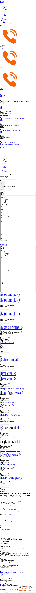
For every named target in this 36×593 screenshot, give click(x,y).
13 (3, 222)
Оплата (5, 8)
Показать (5, 245)
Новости (5, 15)
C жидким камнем (5, 216)
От (1, 193)
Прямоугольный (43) (8, 125)
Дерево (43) (2, 123)
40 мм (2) (1, 115)
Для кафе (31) (2, 142)
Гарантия (5, 9)
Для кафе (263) (2, 101)
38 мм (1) (7, 115)
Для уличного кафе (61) (26, 101)
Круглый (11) (9, 111)
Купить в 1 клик (6, 340)
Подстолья (4, 18)
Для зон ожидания (5, 199)
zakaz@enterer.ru (3, 48)
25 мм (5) (4, 115)
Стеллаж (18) (5, 147)
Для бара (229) (13, 101)
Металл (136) (18, 130)
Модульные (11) (6, 144)
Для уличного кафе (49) (26, 128)
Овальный (4, 212)
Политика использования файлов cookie (17, 585)
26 (3, 280)
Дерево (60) (14, 130)
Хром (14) (9, 139)
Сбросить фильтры (3, 240)
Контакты (3, 5)
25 (3, 279)
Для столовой (4, 204)
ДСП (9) (1, 116)
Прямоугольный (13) (3, 111)
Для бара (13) (12, 142)
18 (3, 223)
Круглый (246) (2, 103)
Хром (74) (10, 130)
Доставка (5, 7)
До (1, 194)
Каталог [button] (1, 17)
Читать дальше (3, 550)
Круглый (4, 211)
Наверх (2, 570)
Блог (5, 10)
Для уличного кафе (5, 206)
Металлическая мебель (4, 99)
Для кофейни (4, 202)
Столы (3, 20)
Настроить (30, 590)
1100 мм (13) (2, 127)
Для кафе (4, 201)
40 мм (20, 512)
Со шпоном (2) (9, 113)
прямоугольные (6, 514)
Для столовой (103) (19, 101)
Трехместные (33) (18, 144)
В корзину (2, 340)
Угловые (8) (2, 144)
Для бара (4, 198)
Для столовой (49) (23, 118)
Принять (22, 590)
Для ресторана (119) (8, 128)
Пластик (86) (7, 130)
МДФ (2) (4, 116)
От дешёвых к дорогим (4, 179)
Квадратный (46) (18, 125)
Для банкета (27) (14, 128)
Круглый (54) (13, 125)
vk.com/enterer (2, 153)
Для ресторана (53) (8, 118)
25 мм (13, 512)
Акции (15, 572)
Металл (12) (13, 139)
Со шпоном (4, 274)
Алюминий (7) (2, 130)
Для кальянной (5, 200)
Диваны (3, 22)
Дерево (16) (2, 139)
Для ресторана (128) (8, 101)
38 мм (18, 512)
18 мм (11, 512)
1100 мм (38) (2, 106)
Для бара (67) (13, 118)
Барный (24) (2, 135)
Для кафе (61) (8, 137)
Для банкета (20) (18, 118)
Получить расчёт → (3, 244)
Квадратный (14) (14, 111)
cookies (26, 586)
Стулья (3, 21)
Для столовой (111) (20, 128)
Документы (10, 586)
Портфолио (6, 14)
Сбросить (2, 245)
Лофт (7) (1, 132)
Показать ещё (3, 489)
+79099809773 (2, 91)
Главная (3, 4)
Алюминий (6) (6, 123)
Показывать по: (2, 180)
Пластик (3, 217)
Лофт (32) (1, 120)
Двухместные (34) (12, 144)
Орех (3, 286)
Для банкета (4, 197)
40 (3, 229)
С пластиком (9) (14, 113)
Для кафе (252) (2, 128)
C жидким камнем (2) (3, 113)
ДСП (3, 234)
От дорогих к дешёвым (11, 179)
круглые (10, 514)
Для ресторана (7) (7, 142)
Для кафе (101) (2, 118)
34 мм (16, 512)
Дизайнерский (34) (3, 140)
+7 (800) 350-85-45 (3, 88)
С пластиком (4, 218)
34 (3, 281)
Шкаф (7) (1, 147)
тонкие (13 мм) (7, 512)
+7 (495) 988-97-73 (3, 45)
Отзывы (5, 13)
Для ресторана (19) (3, 137)
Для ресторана (4, 203)
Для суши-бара (5, 205)
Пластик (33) (6, 139)
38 (3, 282)
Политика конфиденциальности (5, 585)
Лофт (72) (1, 108)
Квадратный (4, 210)
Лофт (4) (7, 140)
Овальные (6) (2, 125)
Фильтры (2, 187)
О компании (6, 164)
